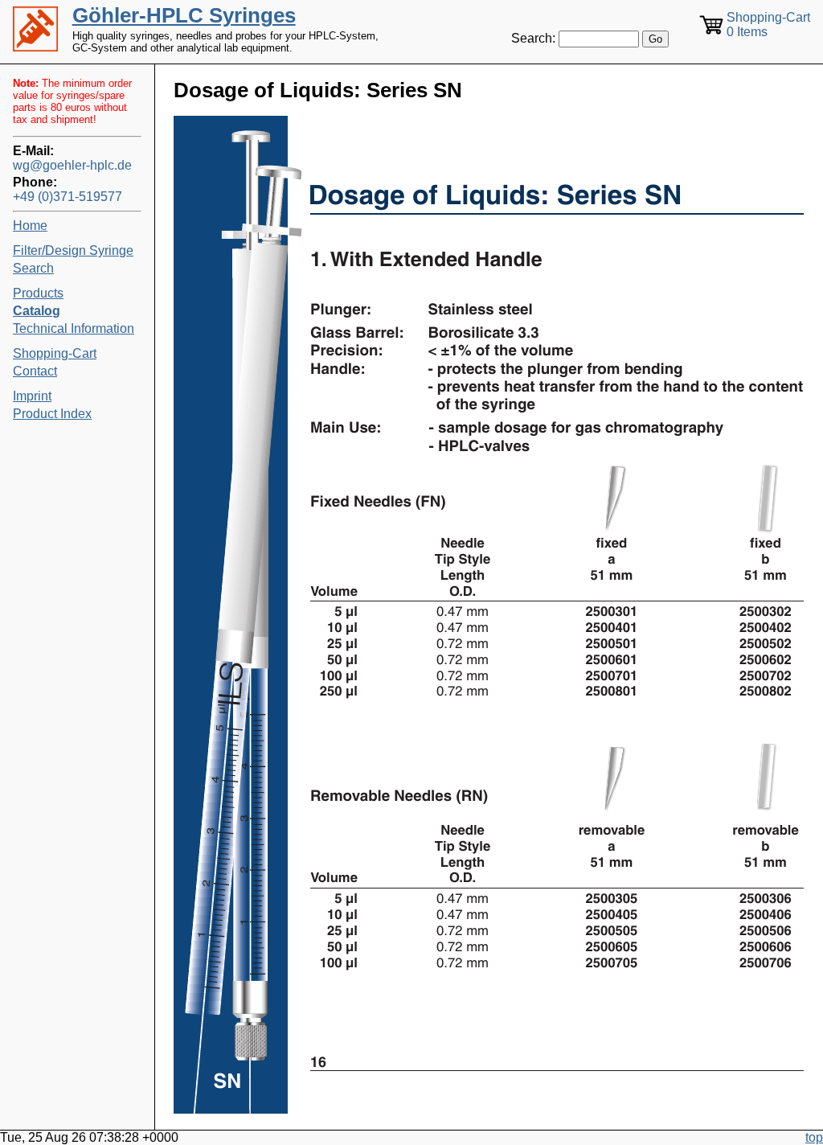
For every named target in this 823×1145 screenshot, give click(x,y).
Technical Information (73, 328)
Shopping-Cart (54, 353)
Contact (35, 371)
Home (30, 225)
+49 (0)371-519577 (67, 196)
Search (33, 268)
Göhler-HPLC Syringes (184, 15)
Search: (533, 38)
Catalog (36, 311)
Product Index (52, 414)
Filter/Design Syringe (73, 250)
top (814, 1137)
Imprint (32, 396)
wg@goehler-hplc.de (72, 165)
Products (38, 293)
